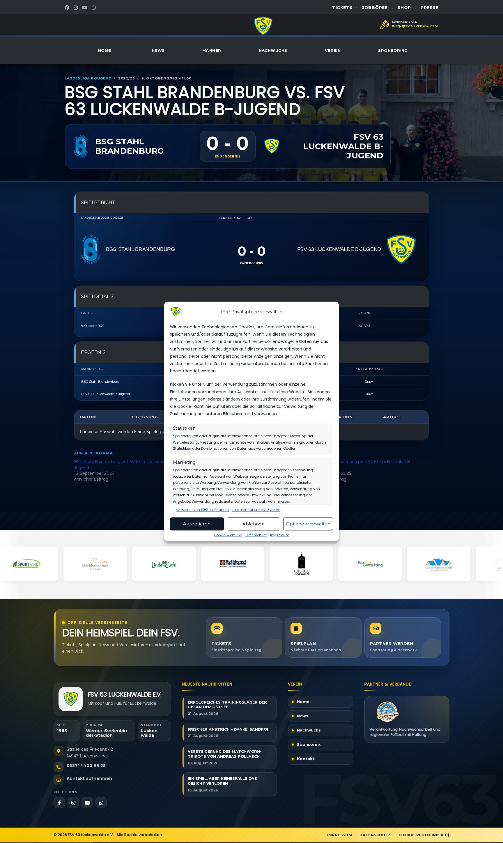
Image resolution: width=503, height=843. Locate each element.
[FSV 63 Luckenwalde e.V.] (71, 699)
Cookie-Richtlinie (228, 535)
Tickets (342, 7)
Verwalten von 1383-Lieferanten (202, 510)
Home (104, 50)
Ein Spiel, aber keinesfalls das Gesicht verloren (222, 781)
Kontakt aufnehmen (89, 778)
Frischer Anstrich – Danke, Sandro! (228, 729)
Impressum (279, 535)
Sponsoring (393, 50)
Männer (211, 50)
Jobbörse (374, 7)
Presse (429, 7)
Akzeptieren (196, 524)
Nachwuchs (273, 50)
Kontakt (306, 759)
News (158, 50)
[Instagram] (76, 7)
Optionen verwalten (308, 524)
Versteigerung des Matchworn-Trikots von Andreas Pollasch (225, 754)
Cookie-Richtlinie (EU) (423, 835)
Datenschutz (256, 535)
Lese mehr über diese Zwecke (256, 510)
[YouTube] (85, 7)
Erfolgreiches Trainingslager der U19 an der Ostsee (227, 704)
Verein (333, 50)
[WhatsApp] (94, 7)
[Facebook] (68, 7)
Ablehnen (253, 524)
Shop (404, 7)
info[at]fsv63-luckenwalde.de (415, 26)
